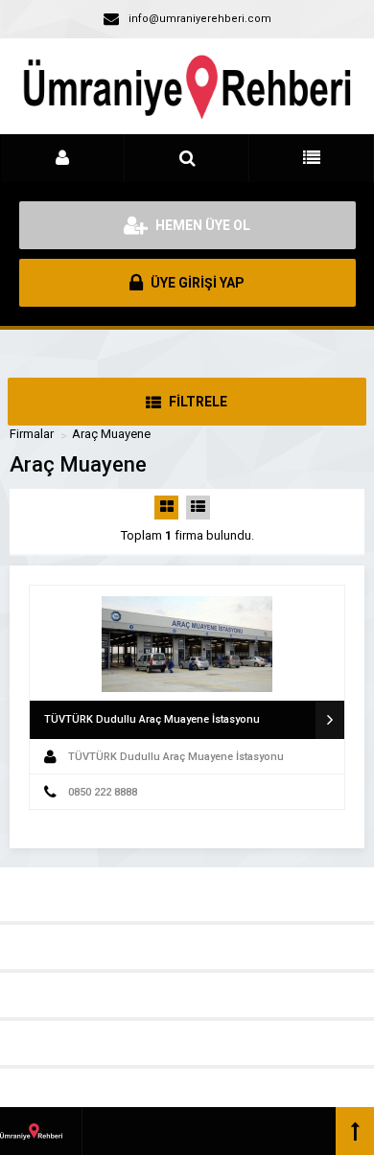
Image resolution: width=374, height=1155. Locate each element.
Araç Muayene (111, 434)
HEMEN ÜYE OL (201, 225)
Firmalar (32, 434)
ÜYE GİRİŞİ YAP (196, 282)
